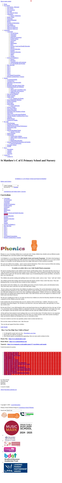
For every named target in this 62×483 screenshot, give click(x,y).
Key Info (6, 121)
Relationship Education (16, 140)
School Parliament (11, 20)
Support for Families (12, 120)
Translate (16, 187)
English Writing (14, 39)
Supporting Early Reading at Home (16, 111)
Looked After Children (16, 136)
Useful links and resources (17, 91)
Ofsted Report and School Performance (17, 126)
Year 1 (8, 66)
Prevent (12, 139)
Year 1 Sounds (7, 374)
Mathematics (13, 43)
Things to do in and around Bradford (16, 114)
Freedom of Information (13, 23)
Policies (9, 129)
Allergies (9, 117)
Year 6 (8, 73)
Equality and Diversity (13, 124)
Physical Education (15, 49)
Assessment (13, 34)
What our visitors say (12, 28)
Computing (13, 36)
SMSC (12, 55)
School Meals (10, 104)
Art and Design (14, 33)
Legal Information (15, 404)
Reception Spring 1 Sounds (11, 365)
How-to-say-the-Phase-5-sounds (12, 355)
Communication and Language (18, 62)
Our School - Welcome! (13, 7)
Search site (3, 410)
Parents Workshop (11, 101)
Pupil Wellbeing (11, 26)
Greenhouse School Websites (26, 407)
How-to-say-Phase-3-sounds (11, 354)
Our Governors (11, 10)
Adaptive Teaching (15, 132)
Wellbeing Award (14, 92)
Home (5, 4)
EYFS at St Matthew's (12, 57)
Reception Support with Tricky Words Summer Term (17, 370)
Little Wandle (4, 327)
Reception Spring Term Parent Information (15, 367)
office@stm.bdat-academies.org (9, 389)
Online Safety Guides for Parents (18, 137)
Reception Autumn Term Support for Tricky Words (17, 364)
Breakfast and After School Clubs (15, 85)
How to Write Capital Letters (11, 352)
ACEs (11, 88)
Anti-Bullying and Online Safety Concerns (15, 191)
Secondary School (11, 145)
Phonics (12, 47)
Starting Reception (12, 110)
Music (11, 44)
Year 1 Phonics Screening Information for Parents (16, 373)
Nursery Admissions (15, 15)
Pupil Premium (11, 123)
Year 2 (8, 68)
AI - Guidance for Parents (16, 98)
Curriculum (7, 30)
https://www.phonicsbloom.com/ (18, 341)
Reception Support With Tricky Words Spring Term (17, 368)
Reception (13, 60)
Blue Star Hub (10, 65)
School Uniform (11, 107)
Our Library (10, 24)
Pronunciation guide (9, 357)
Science (12, 53)
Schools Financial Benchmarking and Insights (18, 142)
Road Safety (10, 102)
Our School (7, 5)
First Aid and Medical (12, 94)
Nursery (12, 59)
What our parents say (12, 27)
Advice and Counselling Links (18, 89)
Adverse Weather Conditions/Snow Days (17, 116)
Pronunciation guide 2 (9, 358)
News (5, 147)
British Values (10, 17)
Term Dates (10, 113)
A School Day (10, 81)
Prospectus (10, 18)
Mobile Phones (11, 118)
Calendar (9, 150)
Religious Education (15, 52)
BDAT (9, 21)
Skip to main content (6, 1)
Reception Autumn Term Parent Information (15, 362)
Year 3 (8, 69)
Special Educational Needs (14, 130)
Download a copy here (30, 333)
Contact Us (7, 155)
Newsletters (10, 149)
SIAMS (9, 146)
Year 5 (8, 72)
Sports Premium (11, 133)
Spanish (12, 56)
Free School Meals (12, 108)
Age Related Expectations (13, 75)
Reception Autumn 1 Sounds (11, 359)
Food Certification (15, 105)
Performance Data (11, 127)
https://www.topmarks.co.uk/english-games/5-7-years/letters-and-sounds (26, 344)
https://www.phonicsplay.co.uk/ (17, 339)
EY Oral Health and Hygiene (17, 63)
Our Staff (9, 11)
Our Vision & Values (12, 12)
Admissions (10, 14)
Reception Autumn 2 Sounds (11, 361)
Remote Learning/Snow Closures (15, 76)
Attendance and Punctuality (14, 82)
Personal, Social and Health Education (20, 46)
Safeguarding (10, 134)
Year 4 (8, 71)
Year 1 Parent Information (10, 371)
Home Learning (11, 95)
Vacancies (9, 153)
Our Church (10, 8)
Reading (12, 50)
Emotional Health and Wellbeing (15, 87)
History (12, 42)
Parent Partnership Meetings (14, 100)
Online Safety (10, 97)
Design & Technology (16, 37)
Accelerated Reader (12, 79)
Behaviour (9, 84)
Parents (6, 78)
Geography (13, 40)
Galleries (9, 152)
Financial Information (15, 143)
